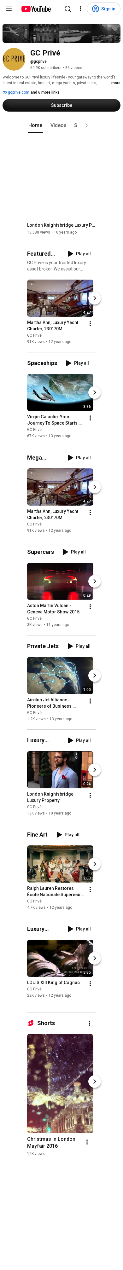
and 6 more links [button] (45, 92)
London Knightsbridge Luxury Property (61, 225)
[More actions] (90, 323)
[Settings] (80, 9)
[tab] (35, 125)
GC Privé (34, 335)
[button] (86, 125)
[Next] (94, 298)
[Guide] (9, 9)
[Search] (68, 9)
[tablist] (61, 125)
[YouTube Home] (35, 9)
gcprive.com (18, 92)
